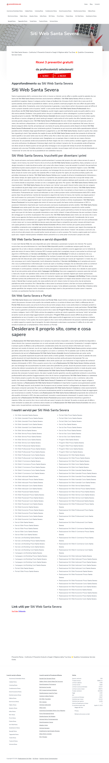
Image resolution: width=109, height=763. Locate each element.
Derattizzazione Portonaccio (47, 684)
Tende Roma (12, 738)
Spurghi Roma (13, 731)
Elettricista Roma (14, 701)
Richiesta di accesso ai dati (82, 714)
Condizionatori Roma (14, 688)
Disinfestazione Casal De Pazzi (48, 693)
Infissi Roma (12, 711)
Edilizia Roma (12, 698)
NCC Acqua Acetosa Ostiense (48, 690)
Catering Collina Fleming (46, 696)
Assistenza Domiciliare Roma (17, 678)
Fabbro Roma (12, 705)
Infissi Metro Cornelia (45, 734)
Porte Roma (12, 718)
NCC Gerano (43, 702)
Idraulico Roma (13, 708)
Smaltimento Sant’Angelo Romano (49, 731)
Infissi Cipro (42, 708)
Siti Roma (35, 758)
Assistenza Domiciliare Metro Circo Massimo (52, 710)
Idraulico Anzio (43, 725)
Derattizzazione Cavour (46, 722)
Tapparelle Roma (13, 734)
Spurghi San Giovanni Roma (47, 678)
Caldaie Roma (13, 682)
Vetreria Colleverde (45, 705)
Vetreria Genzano (44, 728)
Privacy (77, 711)
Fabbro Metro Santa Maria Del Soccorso (51, 681)
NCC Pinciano (43, 737)
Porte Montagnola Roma (46, 713)
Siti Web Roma (13, 724)
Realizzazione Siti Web (24, 758)
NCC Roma (12, 715)
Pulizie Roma (12, 721)
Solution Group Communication (48, 758)
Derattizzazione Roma (15, 692)
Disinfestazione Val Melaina (47, 716)
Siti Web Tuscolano (45, 699)
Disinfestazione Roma (15, 695)
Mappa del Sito (79, 707)
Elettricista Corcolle (45, 687)
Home (47, 38)
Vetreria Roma (13, 744)
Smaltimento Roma (14, 728)
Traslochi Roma (13, 741)
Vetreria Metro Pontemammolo (48, 719)
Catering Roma (13, 685)
